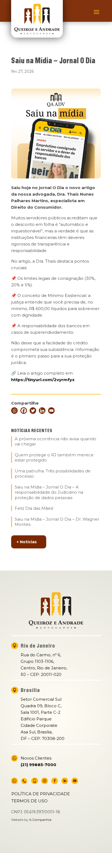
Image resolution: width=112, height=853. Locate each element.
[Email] (51, 410)
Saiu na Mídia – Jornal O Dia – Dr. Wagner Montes (57, 522)
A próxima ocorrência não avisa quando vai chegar (55, 441)
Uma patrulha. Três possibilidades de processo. (53, 473)
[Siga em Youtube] (74, 781)
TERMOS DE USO (29, 800)
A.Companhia (40, 820)
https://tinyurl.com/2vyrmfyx (42, 379)
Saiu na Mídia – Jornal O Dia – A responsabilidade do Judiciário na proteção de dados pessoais (49, 492)
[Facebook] (23, 410)
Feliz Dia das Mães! (34, 508)
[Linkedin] (42, 410)
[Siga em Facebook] (54, 781)
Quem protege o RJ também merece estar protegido (54, 457)
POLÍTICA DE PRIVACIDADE (40, 793)
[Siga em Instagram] (44, 781)
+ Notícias (27, 541)
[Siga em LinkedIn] (64, 781)
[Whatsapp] (14, 410)
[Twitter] (33, 410)
